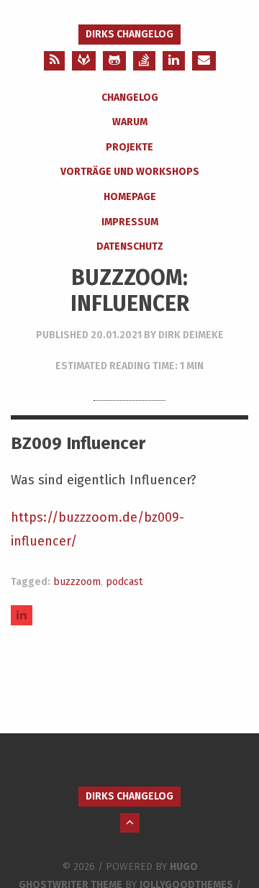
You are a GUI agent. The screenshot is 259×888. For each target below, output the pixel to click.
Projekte (129, 147)
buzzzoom (77, 582)
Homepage (130, 197)
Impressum (129, 222)
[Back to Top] (130, 823)
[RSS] (54, 61)
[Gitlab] (84, 61)
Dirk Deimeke (191, 335)
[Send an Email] (204, 61)
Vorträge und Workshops (129, 172)
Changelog (129, 97)
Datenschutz (129, 246)
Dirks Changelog (129, 34)
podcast (124, 582)
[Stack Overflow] (144, 61)
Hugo (184, 867)
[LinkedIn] (174, 61)
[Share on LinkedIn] (21, 615)
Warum (129, 122)
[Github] (114, 61)
